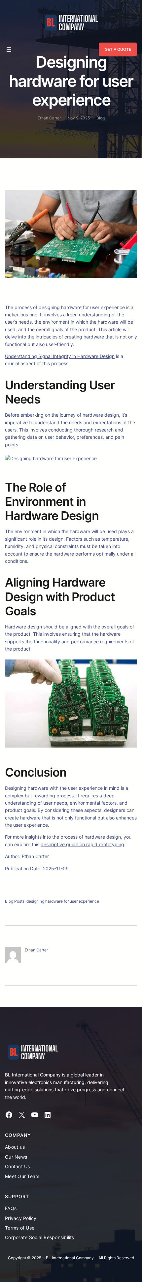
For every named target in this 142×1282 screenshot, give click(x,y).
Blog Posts (14, 901)
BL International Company (70, 1257)
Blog (100, 117)
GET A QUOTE (118, 49)
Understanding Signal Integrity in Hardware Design (60, 356)
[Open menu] (9, 49)
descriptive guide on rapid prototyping (82, 844)
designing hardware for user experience (62, 901)
